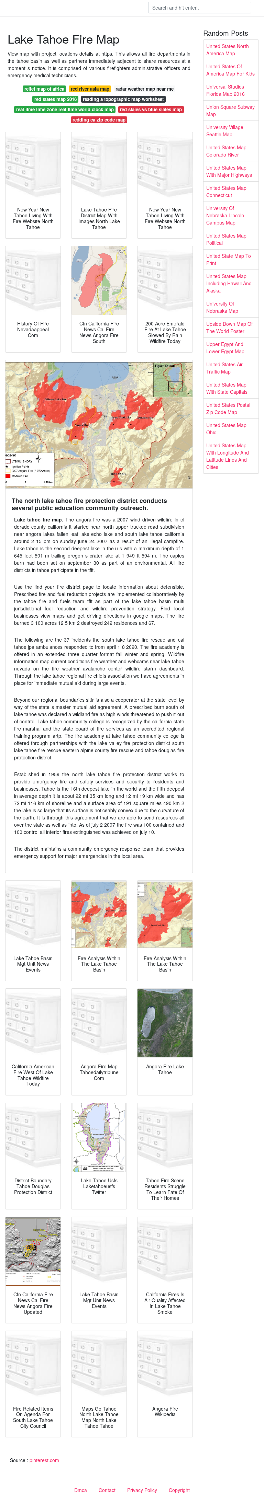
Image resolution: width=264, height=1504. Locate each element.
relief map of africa (44, 88)
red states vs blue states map (151, 109)
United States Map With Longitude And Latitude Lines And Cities (227, 456)
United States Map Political (226, 239)
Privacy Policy (142, 1489)
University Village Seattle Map (224, 131)
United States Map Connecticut (226, 191)
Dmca (80, 1489)
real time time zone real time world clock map (65, 109)
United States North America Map (227, 50)
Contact (107, 1489)
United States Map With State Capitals (227, 388)
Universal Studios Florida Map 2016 (225, 90)
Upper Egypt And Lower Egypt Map (225, 348)
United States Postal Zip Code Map (228, 408)
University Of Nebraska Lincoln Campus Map (225, 215)
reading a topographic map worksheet (123, 99)
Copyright (179, 1489)
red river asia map (90, 88)
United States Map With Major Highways (229, 171)
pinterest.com (44, 1460)
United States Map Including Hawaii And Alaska (229, 283)
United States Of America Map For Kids (230, 70)
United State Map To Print (228, 259)
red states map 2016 (55, 99)
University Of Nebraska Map (222, 307)
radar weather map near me (145, 88)
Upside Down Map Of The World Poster (229, 327)
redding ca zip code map (99, 119)
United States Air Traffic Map (224, 368)
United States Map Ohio (226, 429)
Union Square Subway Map (230, 110)
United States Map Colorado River (226, 151)
